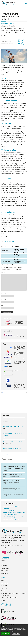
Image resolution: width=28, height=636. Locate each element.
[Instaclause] (8, 360)
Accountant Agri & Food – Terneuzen (13, 421)
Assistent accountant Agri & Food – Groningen (12, 444)
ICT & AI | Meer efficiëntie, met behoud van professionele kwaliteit (19, 322)
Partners (4, 565)
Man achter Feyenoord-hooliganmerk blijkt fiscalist (13, 495)
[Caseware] (8, 322)
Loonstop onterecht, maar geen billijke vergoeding (19, 335)
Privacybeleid (5, 600)
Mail (6, 604)
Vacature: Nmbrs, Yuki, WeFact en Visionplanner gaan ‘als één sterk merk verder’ (13, 482)
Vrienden (4, 585)
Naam (3, 294)
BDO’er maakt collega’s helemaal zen (19, 256)
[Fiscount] (8, 335)
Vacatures (4, 571)
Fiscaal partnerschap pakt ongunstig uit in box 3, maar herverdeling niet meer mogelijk (14, 468)
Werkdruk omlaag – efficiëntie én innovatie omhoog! (19, 251)
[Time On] (8, 388)
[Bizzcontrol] (8, 350)
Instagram (10, 604)
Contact (4, 588)
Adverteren (5, 583)
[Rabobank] (8, 355)
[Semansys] (8, 364)
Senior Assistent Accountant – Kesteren (13, 437)
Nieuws (11, 23)
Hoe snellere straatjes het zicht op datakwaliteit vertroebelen (19, 350)
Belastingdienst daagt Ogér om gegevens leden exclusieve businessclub (14, 489)
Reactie (3, 273)
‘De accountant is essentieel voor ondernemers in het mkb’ (19, 355)
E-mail (3, 300)
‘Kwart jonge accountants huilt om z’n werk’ (19, 261)
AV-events (4, 573)
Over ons (4, 580)
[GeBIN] (8, 373)
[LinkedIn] (22, 40)
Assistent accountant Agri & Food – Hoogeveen (12, 429)
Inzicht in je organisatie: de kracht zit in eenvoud (19, 388)
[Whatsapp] (19, 40)
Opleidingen (5, 568)
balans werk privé (10, 241)
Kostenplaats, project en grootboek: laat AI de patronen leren (19, 369)
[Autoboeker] (8, 369)
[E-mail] (19, 43)
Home (2, 9)
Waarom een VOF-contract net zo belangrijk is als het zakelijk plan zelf (19, 359)
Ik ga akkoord (5, 633)
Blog (3, 563)
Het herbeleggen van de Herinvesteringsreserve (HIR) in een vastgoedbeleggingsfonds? (19, 383)
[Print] (22, 43)
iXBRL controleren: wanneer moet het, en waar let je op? (19, 378)
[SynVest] (8, 383)
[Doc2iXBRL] (8, 378)
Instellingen (15, 633)
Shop (3, 591)
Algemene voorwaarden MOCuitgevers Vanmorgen (13, 594)
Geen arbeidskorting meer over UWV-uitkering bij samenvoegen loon (13, 475)
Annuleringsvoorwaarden (9, 598)
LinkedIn (3, 604)
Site (2, 306)
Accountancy (5, 23)
